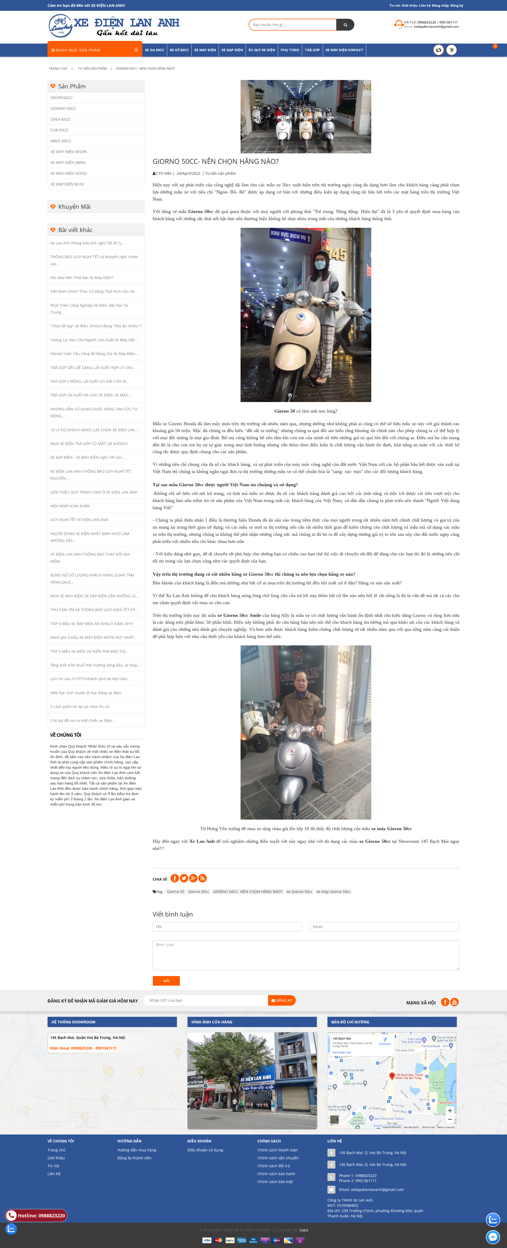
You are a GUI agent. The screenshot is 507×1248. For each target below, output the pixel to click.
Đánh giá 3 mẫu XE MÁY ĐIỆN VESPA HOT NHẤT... (93, 637)
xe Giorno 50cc (299, 891)
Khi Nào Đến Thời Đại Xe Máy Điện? (81, 277)
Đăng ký (456, 5)
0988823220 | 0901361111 (437, 22)
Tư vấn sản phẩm (220, 173)
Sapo (303, 1229)
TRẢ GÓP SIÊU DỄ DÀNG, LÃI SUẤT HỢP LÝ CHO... (92, 367)
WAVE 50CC (60, 141)
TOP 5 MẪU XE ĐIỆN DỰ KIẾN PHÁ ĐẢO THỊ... (89, 651)
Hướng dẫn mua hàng (137, 1149)
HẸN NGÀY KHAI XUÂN (70, 505)
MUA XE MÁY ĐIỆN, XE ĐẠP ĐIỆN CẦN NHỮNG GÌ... (94, 595)
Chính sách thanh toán (277, 1149)
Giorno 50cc (198, 891)
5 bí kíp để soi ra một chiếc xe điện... (82, 720)
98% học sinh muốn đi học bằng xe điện (85, 692)
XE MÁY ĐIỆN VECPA (68, 152)
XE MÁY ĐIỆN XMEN (68, 162)
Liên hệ (54, 1173)
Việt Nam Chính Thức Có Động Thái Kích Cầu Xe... (94, 291)
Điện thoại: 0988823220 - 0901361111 (83, 1048)
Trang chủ (56, 1149)
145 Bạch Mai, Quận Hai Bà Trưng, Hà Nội (87, 1037)
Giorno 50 (175, 891)
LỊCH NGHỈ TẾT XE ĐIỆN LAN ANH (79, 519)
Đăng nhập (440, 5)
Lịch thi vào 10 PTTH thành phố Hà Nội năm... (90, 678)
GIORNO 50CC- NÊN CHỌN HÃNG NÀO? (248, 891)
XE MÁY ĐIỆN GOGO (68, 173)
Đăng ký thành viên (135, 1157)
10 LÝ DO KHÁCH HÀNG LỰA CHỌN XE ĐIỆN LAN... (94, 429)
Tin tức (395, 5)
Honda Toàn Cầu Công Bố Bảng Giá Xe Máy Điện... (94, 353)
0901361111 (366, 1180)
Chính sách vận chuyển (278, 1157)
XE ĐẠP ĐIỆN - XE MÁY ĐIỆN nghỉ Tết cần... (87, 457)
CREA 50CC (60, 119)
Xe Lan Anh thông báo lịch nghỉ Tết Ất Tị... (87, 242)
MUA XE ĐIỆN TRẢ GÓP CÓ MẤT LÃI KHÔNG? (89, 443)
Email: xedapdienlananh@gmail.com (371, 1189)
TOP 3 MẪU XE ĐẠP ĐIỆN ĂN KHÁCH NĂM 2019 (91, 623)
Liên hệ (425, 5)
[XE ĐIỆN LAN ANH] (114, 25)
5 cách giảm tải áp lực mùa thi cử (79, 706)
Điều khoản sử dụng (205, 1149)
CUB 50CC (59, 130)
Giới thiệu (410, 5)
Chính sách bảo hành (276, 1173)
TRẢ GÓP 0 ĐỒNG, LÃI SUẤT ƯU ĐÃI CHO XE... (90, 381)
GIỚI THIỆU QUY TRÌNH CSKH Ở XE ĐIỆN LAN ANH (93, 492)
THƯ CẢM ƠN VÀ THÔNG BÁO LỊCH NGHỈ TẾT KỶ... (94, 609)
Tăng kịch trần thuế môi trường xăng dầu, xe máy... (95, 665)
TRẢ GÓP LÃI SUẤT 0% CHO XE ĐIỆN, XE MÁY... (90, 395)
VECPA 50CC (61, 98)
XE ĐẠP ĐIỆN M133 (67, 184)
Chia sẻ (160, 879)
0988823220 (366, 1175)
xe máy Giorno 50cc (333, 891)
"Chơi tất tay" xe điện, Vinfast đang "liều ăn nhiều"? (95, 325)
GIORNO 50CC (63, 108)
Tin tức (54, 1165)
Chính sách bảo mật (275, 1181)
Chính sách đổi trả (273, 1165)
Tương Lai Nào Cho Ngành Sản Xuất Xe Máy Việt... (94, 339)
